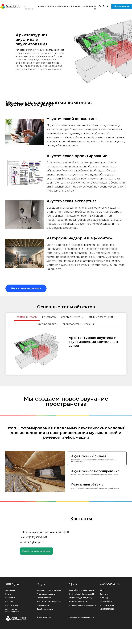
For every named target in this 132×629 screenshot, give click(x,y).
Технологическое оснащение (49, 620)
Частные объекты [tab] (47, 324)
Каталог (51, 6)
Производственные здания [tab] (78, 324)
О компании (10, 620)
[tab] (96, 473)
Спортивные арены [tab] (72, 317)
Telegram (104, 624)
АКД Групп (12, 614)
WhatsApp (104, 628)
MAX (102, 620)
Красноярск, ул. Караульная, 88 (81, 624)
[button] (121, 6)
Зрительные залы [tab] (27, 317)
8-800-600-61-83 (110, 614)
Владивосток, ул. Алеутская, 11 (81, 628)
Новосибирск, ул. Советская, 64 (81, 620)
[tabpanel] (66, 351)
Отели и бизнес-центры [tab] (101, 317)
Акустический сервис (46, 624)
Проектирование (44, 628)
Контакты (75, 6)
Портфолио (62, 6)
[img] (10, 6)
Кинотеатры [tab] (49, 317)
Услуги (41, 6)
